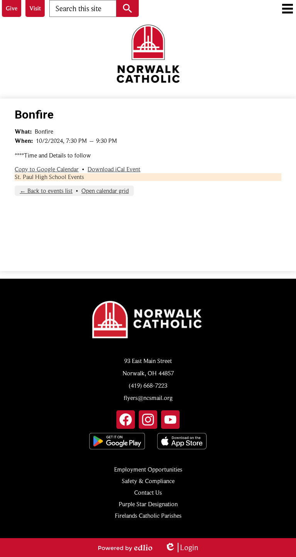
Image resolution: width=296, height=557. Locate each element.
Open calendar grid (105, 191)
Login (181, 547)
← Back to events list (46, 191)
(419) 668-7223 (148, 386)
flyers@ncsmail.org (148, 398)
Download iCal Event (113, 169)
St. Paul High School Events (49, 177)
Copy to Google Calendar (47, 169)
